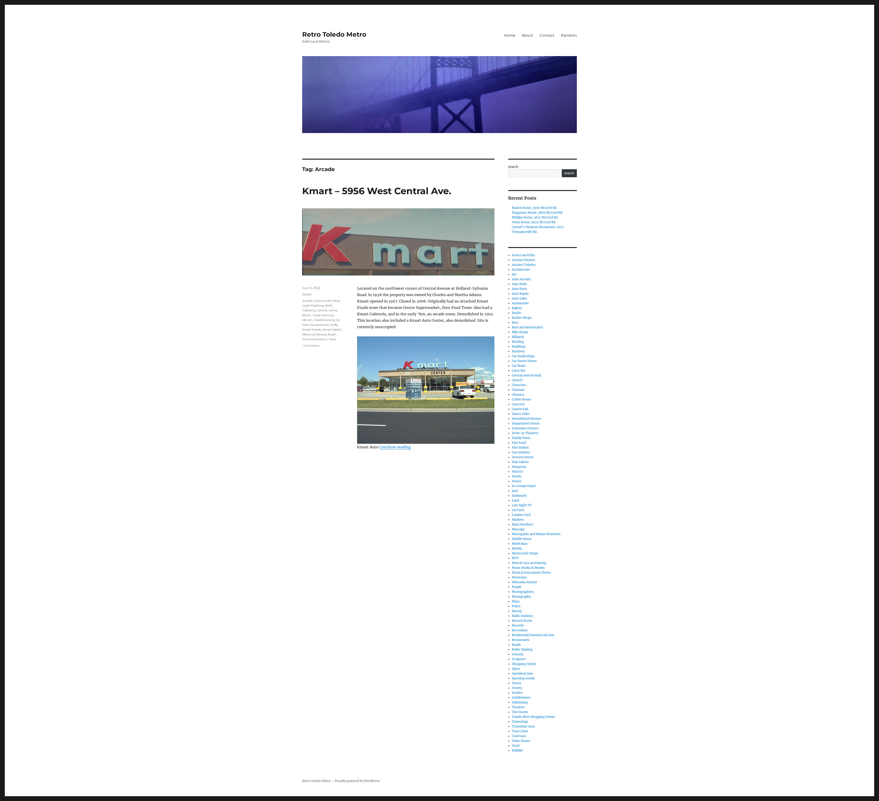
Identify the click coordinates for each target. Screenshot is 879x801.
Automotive (520, 303)
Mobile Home (522, 539)
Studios (517, 693)
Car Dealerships (523, 356)
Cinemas (518, 390)
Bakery (517, 308)
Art (514, 274)
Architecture (521, 270)
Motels (517, 548)
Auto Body (519, 284)
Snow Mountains (314, 339)
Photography (521, 597)
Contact (547, 35)
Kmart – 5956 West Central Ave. (376, 190)
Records (518, 625)
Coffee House (521, 399)
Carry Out (518, 371)
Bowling (518, 342)
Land (515, 500)
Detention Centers (525, 428)
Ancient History (523, 260)
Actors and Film (523, 255)
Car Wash (519, 366)
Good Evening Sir (327, 320)
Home (509, 35)
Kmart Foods (311, 329)
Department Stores (526, 423)
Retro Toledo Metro (334, 34)
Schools (518, 654)
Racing (517, 611)
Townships (520, 722)
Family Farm (521, 438)
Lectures (518, 510)
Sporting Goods (523, 678)
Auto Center (323, 300)
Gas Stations (521, 452)
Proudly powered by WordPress (357, 781)
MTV (515, 558)
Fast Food (519, 443)
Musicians (519, 577)
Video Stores (521, 741)
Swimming (520, 702)
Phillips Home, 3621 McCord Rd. (535, 217)
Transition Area (523, 726)
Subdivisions (521, 698)
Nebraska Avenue (524, 582)
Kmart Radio (332, 329)
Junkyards (519, 496)
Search (513, 167)
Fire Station (520, 448)
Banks (516, 313)
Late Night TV (522, 505)
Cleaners (518, 395)
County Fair (520, 409)
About (527, 35)
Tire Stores (520, 712)
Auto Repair (520, 294)
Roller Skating (522, 649)
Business (518, 351)
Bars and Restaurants (527, 327)
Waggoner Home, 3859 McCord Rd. (537, 213)
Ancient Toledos (524, 265)
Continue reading (395, 447)
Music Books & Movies (528, 568)
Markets (518, 520)
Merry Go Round (314, 334)
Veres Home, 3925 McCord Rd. (534, 222)
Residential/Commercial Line (533, 635)
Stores (306, 294)
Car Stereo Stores (524, 361)
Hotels (516, 476)
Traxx (332, 339)
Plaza (515, 601)
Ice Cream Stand (523, 486)
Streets (517, 688)
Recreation (520, 630)
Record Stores (522, 621)
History (517, 472)
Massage (518, 529)
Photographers (523, 592)
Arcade (307, 300)
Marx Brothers (522, 524)
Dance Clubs (521, 414)
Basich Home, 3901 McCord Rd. (534, 208)
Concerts (518, 404)
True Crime (520, 731)
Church (517, 380)
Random (569, 35)
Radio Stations (522, 616)
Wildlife (517, 750)
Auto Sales (519, 298)
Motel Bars (520, 544)
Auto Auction (521, 279)
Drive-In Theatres (525, 433)
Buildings (519, 347)
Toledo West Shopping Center (533, 717)
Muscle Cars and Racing (529, 563)
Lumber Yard (521, 515)
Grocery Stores (523, 457)
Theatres (518, 707)
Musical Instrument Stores (531, 573)
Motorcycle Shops (525, 553)
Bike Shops (520, 332)
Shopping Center (524, 664)
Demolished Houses (526, 419)
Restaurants (520, 640)
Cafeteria (309, 310)
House (516, 481)
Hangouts (519, 467)
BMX (328, 305)
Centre (322, 310)
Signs (516, 669)
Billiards (518, 337)
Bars (515, 322)
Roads (516, 645)
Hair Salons (520, 462)
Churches (519, 385)
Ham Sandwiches (315, 325)
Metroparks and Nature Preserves (536, 534)
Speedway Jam (522, 674)
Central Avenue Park (526, 375)
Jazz (515, 491)
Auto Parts (519, 289)
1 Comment (310, 345)
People (516, 587)
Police (516, 606)
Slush (332, 334)
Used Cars (519, 736)
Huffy (334, 325)
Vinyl (515, 746)
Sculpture (519, 659)
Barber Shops (522, 318)
